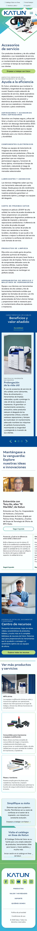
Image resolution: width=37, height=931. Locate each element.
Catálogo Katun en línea (12, 2)
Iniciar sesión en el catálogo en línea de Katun (17, 854)
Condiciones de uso (18, 916)
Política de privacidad (18, 912)
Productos (18, 888)
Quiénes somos (18, 903)
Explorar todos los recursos (18, 652)
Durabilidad (18, 328)
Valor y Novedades (18, 893)
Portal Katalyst (28, 2)
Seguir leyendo (18, 529)
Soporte (18, 898)
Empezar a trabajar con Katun (18, 71)
